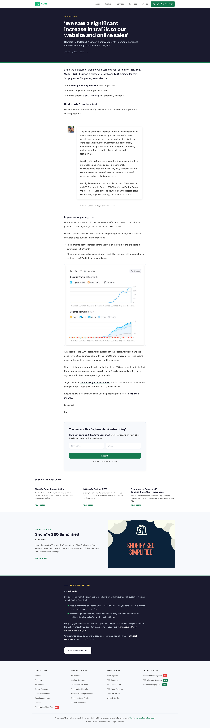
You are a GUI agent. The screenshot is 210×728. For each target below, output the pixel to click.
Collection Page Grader (80, 698)
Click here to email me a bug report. (142, 718)
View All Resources (78, 702)
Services (120, 4)
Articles (145, 4)
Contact (38, 702)
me (113, 617)
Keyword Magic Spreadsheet (82, 693)
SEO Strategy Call (114, 684)
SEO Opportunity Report (83, 85)
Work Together (112, 675)
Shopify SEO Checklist (79, 689)
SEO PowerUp (92, 95)
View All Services (113, 698)
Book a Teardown (41, 689)
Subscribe (105, 456)
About (98, 4)
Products (108, 4)
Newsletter (39, 684)
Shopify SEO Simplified (57, 534)
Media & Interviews (78, 680)
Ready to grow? (80, 630)
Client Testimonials (42, 693)
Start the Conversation (78, 650)
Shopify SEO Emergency (154, 675)
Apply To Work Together (163, 4)
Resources (132, 4)
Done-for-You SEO (114, 693)
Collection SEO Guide (79, 684)
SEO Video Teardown (115, 689)
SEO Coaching (112, 680)
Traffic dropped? (125, 626)
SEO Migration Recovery (155, 680)
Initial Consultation (42, 698)
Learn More (41, 558)
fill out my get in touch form (95, 382)
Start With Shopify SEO (154, 684)
